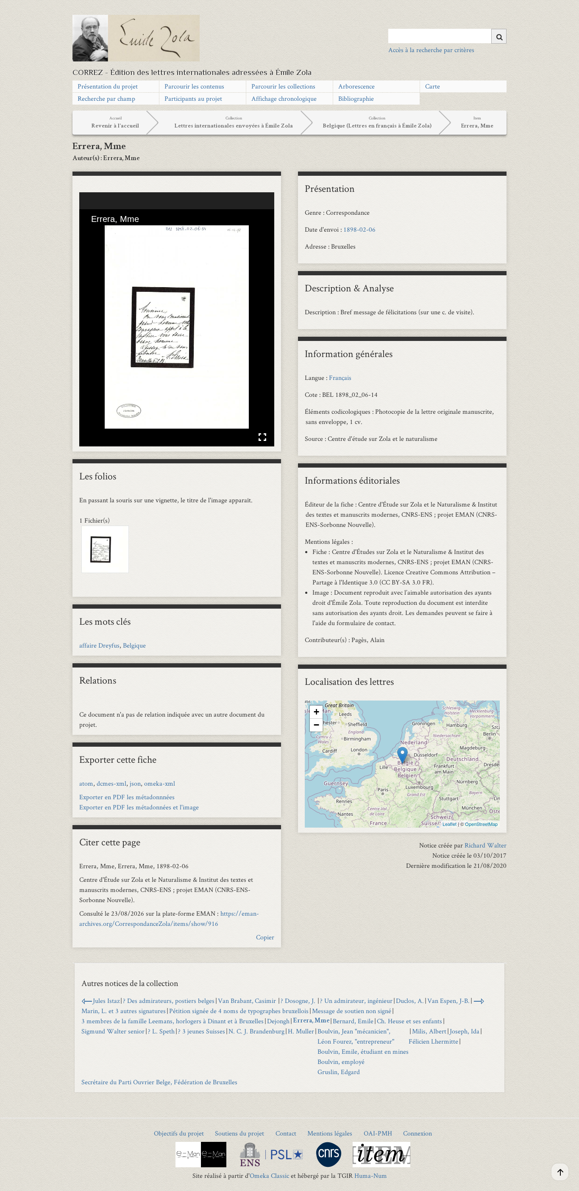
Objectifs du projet (179, 1133)
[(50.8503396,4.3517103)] (402, 755)
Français (340, 377)
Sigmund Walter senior (113, 1031)
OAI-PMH (378, 1133)
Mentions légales (329, 1133)
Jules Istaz (106, 1000)
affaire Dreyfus (99, 645)
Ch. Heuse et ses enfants (409, 1021)
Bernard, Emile (353, 1021)
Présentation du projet (108, 86)
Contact (286, 1133)
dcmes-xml (111, 783)
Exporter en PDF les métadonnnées (127, 796)
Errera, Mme (311, 1021)
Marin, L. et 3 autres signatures (123, 1010)
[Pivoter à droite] (122, 232)
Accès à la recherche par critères (431, 49)
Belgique (134, 645)
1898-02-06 (359, 229)
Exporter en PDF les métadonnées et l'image (139, 807)
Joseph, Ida (464, 1031)
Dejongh (278, 1021)
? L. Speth (161, 1031)
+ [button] (316, 711)
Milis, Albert (429, 1031)
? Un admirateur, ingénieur (356, 1000)
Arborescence (356, 86)
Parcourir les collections (283, 86)
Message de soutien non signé (351, 1010)
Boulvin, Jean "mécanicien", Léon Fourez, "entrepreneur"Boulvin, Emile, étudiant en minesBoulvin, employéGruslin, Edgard (363, 1051)
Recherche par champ (106, 98)
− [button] (316, 725)
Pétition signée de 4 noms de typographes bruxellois (239, 1010)
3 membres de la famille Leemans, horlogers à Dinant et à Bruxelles (172, 1021)
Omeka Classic (269, 1175)
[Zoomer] (93, 232)
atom (86, 783)
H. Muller (301, 1031)
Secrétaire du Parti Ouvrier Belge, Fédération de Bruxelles (159, 1081)
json (135, 783)
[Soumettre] (499, 36)
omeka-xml (159, 783)
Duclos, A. (410, 1000)
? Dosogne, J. (299, 1000)
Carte (432, 86)
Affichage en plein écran (262, 437)
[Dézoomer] (108, 232)
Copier (265, 937)
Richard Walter (486, 845)
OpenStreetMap (481, 823)
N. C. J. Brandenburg (256, 1031)
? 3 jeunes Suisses (201, 1031)
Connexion (417, 1133)
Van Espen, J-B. (448, 1000)
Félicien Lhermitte (433, 1041)
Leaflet (450, 823)
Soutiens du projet (239, 1133)
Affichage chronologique (284, 98)
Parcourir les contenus (194, 86)
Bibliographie (356, 98)
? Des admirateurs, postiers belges (168, 1000)
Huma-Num (370, 1175)
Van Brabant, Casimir (247, 1000)
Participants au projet (193, 98)
